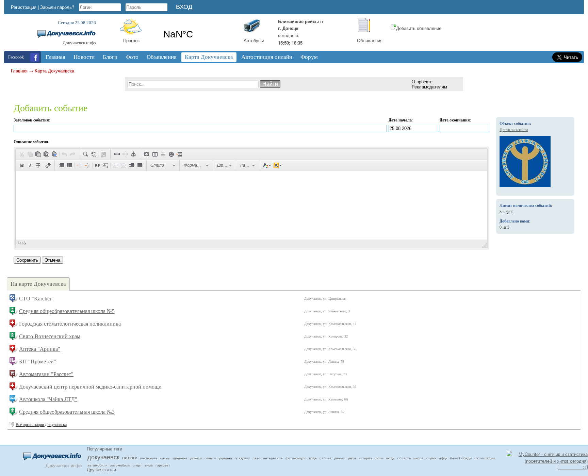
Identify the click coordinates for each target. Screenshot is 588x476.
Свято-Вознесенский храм (49, 336)
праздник (242, 458)
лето (256, 458)
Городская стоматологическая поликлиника (70, 324)
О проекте (422, 81)
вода (313, 458)
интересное (273, 458)
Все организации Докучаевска (41, 424)
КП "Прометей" (37, 361)
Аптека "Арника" (39, 349)
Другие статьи (101, 469)
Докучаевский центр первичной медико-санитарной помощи (90, 387)
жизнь (164, 458)
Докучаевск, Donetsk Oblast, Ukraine (198, 34)
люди (390, 458)
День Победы (461, 458)
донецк (196, 458)
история (365, 458)
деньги (339, 458)
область (404, 458)
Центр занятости (514, 129)
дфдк (443, 458)
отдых (431, 458)
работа (325, 458)
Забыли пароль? (57, 7)
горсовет (163, 465)
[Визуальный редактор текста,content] (251, 205)
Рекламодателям (429, 86)
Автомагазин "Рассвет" (46, 374)
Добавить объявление (418, 28)
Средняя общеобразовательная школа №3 (67, 412)
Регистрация (23, 7)
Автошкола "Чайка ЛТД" (48, 399)
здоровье (179, 458)
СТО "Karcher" (36, 298)
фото (379, 458)
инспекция (148, 458)
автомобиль (120, 465)
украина (225, 458)
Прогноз (131, 40)
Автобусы (254, 40)
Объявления (369, 40)
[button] (22, 154)
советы (210, 458)
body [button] (22, 243)
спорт (137, 465)
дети (352, 458)
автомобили (97, 465)
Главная (19, 70)
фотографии (485, 458)
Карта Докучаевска (54, 70)
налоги (129, 457)
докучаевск (103, 456)
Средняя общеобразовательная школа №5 (67, 311)
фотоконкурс (295, 458)
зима (149, 465)
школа (418, 458)
